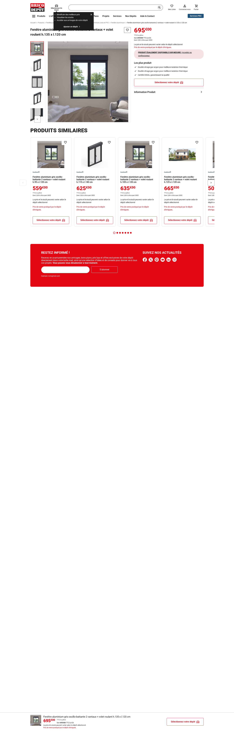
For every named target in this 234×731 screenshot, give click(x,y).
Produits (41, 23)
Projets (105, 16)
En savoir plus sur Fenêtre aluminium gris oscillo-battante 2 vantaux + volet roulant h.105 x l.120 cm (138, 182)
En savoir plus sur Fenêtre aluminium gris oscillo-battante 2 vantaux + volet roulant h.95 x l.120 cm (50, 182)
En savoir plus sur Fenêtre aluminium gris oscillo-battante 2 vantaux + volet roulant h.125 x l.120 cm (182, 182)
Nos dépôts (130, 16)
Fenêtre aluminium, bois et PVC (97, 23)
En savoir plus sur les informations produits (169, 92)
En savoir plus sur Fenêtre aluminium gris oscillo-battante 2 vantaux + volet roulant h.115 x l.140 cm (94, 182)
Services (117, 16)
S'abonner (104, 269)
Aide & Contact (147, 16)
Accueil (33, 23)
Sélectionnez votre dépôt (167, 82)
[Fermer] (91, 15)
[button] (114, 233)
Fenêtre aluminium (118, 23)
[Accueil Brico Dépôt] (37, 7)
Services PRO (196, 16)
